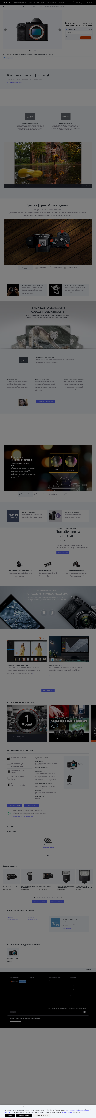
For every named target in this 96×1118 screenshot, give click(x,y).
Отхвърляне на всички (24, 1115)
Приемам (10, 1115)
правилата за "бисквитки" (67, 1112)
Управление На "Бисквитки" (41, 1115)
